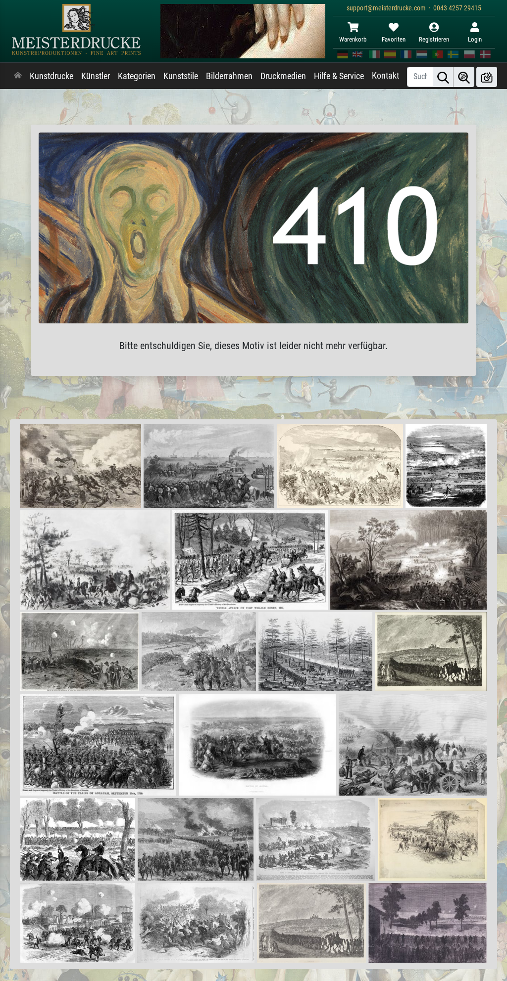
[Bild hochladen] (486, 77)
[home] (18, 76)
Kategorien (136, 76)
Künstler (95, 76)
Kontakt (385, 76)
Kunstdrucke (51, 76)
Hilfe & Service (339, 76)
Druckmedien (283, 76)
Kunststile (180, 76)
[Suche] (443, 77)
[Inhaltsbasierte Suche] (464, 77)
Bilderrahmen (229, 76)
